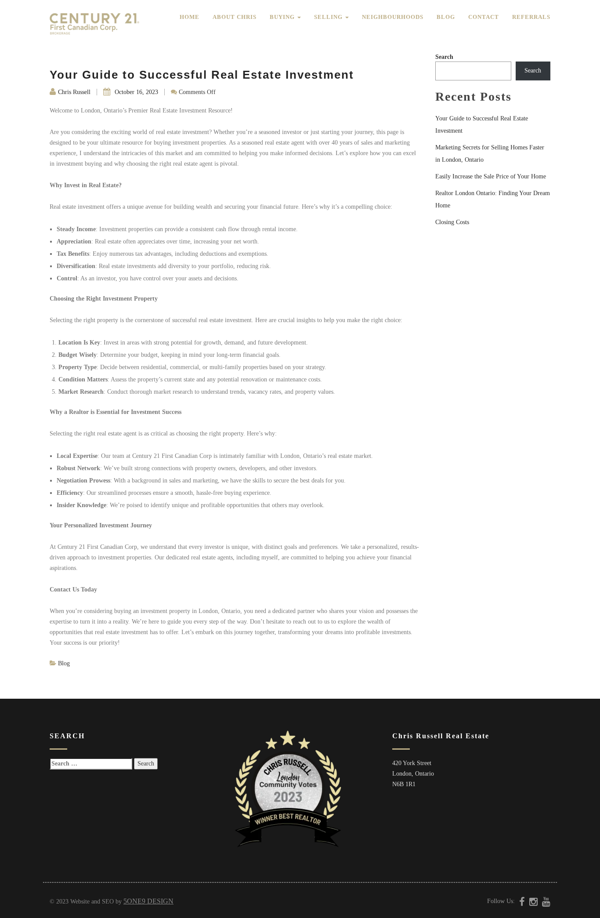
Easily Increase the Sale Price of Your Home (490, 176)
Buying (283, 17)
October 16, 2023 (135, 92)
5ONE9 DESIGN (148, 901)
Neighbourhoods (392, 17)
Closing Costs (452, 222)
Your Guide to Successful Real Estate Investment (202, 74)
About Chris (235, 17)
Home (189, 17)
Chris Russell (74, 92)
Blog (446, 17)
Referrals (531, 17)
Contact (483, 17)
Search (444, 57)
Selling (329, 17)
